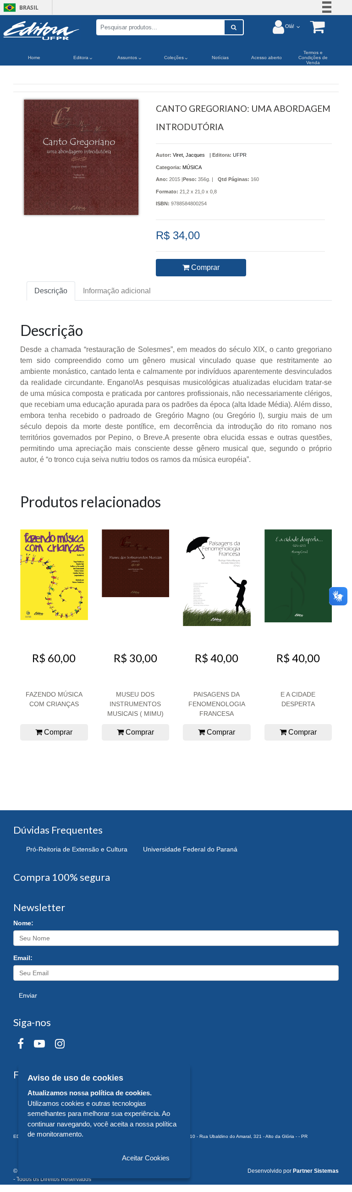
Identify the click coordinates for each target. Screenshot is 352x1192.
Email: (23, 957)
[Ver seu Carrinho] (312, 26)
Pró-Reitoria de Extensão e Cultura (76, 849)
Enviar (28, 995)
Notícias (220, 57)
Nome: (23, 923)
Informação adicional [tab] (117, 291)
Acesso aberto (266, 57)
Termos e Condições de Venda (313, 57)
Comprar (204, 267)
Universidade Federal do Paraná (190, 849)
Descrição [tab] (50, 291)
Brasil (19, 7)
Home (34, 57)
